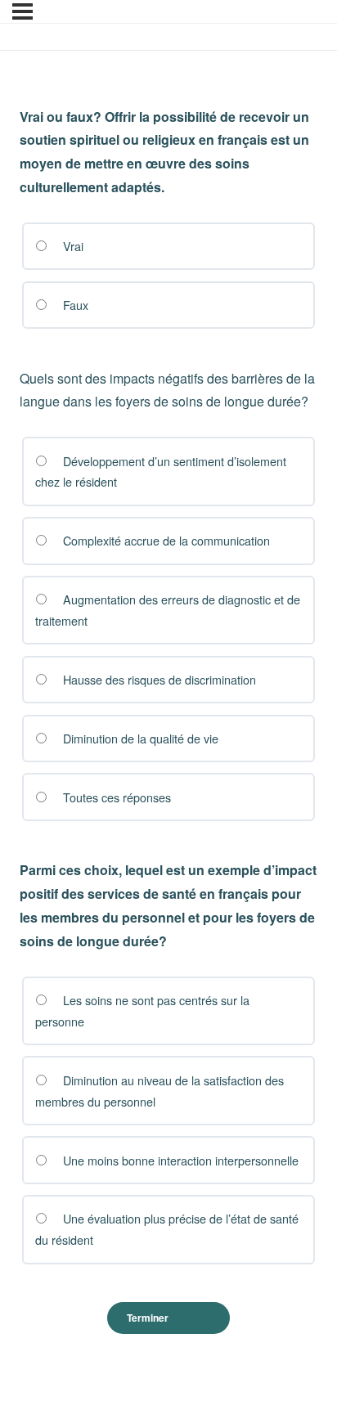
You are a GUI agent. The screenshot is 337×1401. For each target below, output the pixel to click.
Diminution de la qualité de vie (139, 738)
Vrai (71, 245)
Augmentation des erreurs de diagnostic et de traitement (167, 609)
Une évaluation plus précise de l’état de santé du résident (166, 1229)
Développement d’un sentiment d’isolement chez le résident (160, 471)
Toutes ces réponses (115, 797)
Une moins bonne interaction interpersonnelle (179, 1160)
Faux (74, 304)
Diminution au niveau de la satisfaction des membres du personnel (159, 1090)
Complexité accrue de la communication (165, 540)
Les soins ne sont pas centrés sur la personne (142, 1010)
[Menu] (22, 11)
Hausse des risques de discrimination (158, 679)
